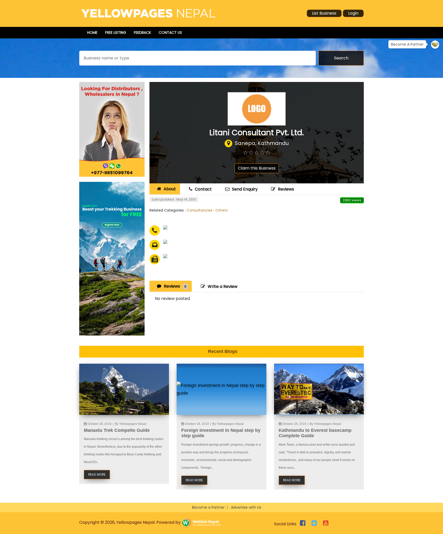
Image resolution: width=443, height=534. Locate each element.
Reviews (286, 189)
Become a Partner (208, 507)
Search (341, 58)
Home (92, 32)
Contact (203, 189)
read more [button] (97, 474)
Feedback (142, 32)
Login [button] (353, 13)
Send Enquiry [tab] (245, 189)
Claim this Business (257, 168)
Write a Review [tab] (222, 286)
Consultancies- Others (207, 210)
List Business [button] (324, 13)
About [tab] (170, 189)
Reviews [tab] (175, 286)
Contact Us (170, 32)
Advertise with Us (246, 507)
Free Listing (115, 32)
